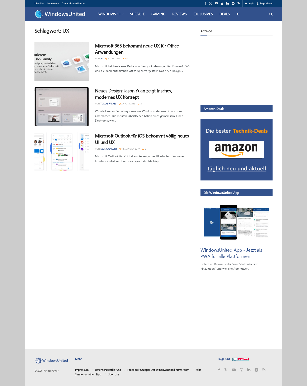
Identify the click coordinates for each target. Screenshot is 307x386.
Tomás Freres (108, 103)
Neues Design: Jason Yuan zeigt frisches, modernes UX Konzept (133, 93)
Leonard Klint (108, 148)
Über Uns (39, 3)
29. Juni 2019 (128, 103)
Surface (137, 13)
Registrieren (266, 3)
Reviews (179, 13)
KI (238, 13)
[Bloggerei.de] (240, 359)
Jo (101, 58)
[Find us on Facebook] (205, 3)
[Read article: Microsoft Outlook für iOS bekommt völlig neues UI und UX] (61, 151)
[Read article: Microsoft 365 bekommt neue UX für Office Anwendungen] (61, 61)
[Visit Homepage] (61, 14)
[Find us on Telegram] (233, 3)
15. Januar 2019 (130, 148)
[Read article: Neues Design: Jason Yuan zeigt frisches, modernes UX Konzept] (61, 106)
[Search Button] (271, 14)
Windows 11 (109, 13)
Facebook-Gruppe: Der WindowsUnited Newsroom (158, 369)
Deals (224, 13)
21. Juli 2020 (114, 58)
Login (250, 3)
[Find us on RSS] (238, 3)
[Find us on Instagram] (222, 3)
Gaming (158, 13)
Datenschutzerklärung (73, 3)
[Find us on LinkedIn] (227, 3)
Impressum (53, 3)
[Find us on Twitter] (210, 3)
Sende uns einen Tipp (88, 374)
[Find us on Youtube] (216, 3)
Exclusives (203, 13)
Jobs (198, 369)
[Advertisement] (236, 71)
